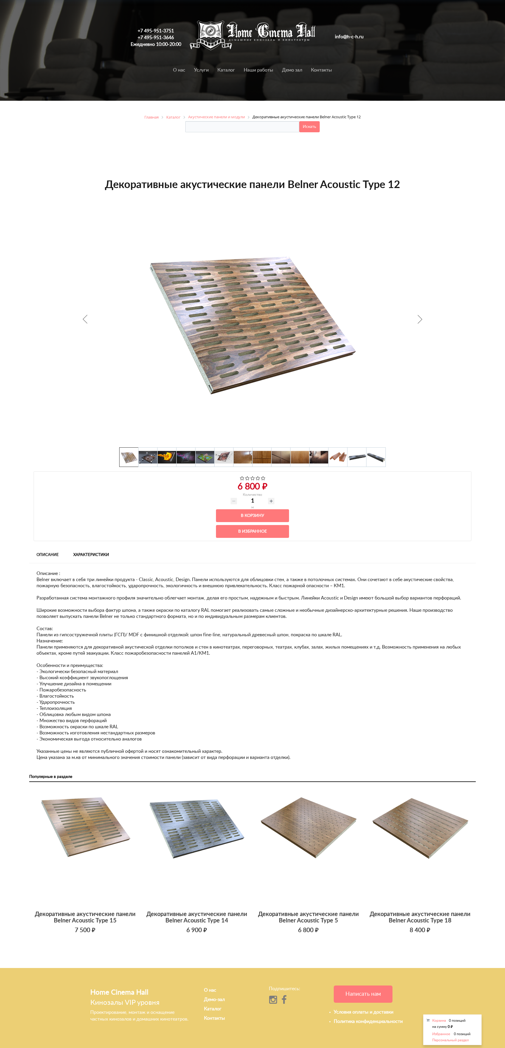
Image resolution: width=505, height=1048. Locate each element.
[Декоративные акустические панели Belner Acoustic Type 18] (420, 847)
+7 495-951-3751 (156, 31)
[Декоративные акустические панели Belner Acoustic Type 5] (308, 847)
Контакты (321, 70)
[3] (252, 479)
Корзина (439, 1020)
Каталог (226, 70)
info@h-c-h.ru (349, 36)
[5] (263, 479)
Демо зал (292, 70)
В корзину (252, 516)
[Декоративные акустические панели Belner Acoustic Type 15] (85, 847)
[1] (242, 479)
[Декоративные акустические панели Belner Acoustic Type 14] (197, 847)
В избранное (252, 531)
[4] (258, 479)
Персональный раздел (450, 1040)
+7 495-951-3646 (156, 37)
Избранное (441, 1034)
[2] (247, 479)
